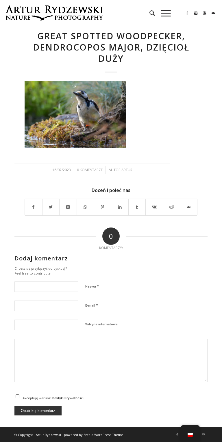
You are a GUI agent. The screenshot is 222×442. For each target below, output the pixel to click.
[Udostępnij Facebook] (33, 207)
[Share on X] (68, 207)
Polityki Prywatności (68, 398)
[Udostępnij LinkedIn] (119, 207)
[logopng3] (54, 17)
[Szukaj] (149, 13)
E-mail (91, 305)
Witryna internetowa (101, 324)
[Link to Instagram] (196, 13)
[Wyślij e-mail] (188, 207)
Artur (126, 169)
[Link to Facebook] (187, 13)
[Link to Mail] (213, 13)
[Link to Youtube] (204, 13)
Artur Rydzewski (48, 434)
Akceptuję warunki (53, 398)
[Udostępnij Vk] (154, 207)
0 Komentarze (90, 169)
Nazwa (92, 286)
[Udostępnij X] (51, 207)
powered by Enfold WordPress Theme (93, 434)
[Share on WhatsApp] (85, 207)
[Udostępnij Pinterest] (102, 207)
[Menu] (163, 13)
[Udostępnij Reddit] (171, 207)
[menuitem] (149, 13)
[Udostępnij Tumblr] (137, 207)
